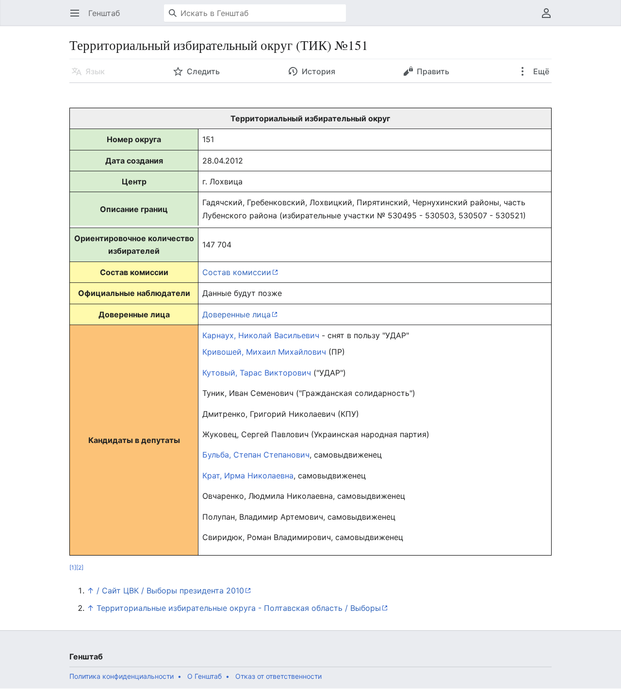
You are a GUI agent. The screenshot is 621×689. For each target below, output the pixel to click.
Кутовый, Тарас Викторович (256, 372)
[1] (72, 567)
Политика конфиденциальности (121, 676)
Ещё (540, 71)
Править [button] (433, 71)
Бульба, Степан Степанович (256, 454)
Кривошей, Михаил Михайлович (264, 352)
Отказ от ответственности (278, 676)
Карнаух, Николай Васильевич (260, 335)
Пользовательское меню (549, 18)
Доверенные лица (236, 314)
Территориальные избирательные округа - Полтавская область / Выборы (239, 608)
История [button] (318, 71)
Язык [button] (95, 71)
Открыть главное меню (78, 18)
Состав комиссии (236, 272)
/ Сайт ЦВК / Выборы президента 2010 (170, 590)
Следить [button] (203, 71)
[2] (79, 567)
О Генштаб (204, 676)
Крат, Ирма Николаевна (248, 475)
